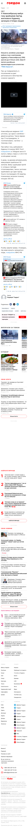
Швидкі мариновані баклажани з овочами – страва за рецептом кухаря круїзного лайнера (9, 367)
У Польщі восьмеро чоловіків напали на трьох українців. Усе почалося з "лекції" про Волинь (13, 566)
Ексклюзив (17, 683)
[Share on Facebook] (10, 304)
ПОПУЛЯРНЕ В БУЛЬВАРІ (10, 610)
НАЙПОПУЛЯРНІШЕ (8, 470)
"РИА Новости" (7, 67)
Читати (22, 317)
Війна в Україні (5, 667)
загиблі (17, 311)
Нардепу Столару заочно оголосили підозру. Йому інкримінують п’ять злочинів (12, 559)
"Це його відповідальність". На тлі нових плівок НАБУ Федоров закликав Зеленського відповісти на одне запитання (15, 486)
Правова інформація (6, 756)
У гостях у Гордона (19, 673)
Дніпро (3, 718)
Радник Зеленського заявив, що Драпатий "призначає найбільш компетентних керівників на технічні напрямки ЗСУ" (14, 601)
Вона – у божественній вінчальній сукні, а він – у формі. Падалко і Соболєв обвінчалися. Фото (15, 616)
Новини (3, 664)
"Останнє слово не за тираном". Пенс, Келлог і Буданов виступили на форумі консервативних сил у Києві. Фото (15, 504)
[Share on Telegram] (17, 304)
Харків (3, 715)
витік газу (23, 311)
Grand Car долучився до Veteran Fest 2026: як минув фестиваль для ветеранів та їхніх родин (13, 549)
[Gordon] (13, 3)
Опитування (17, 692)
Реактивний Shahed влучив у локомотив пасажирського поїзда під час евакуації (15, 495)
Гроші (2, 673)
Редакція (3, 751)
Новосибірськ (5, 308)
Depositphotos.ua (5, 793)
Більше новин (14, 606)
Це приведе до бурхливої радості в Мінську (12, 382)
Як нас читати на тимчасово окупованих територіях (7, 761)
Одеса (2, 710)
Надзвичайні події (6, 689)
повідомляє (10, 252)
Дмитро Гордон (21, 705)
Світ (8, 8)
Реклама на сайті (5, 753)
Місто (2, 701)
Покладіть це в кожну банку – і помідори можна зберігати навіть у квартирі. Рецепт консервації (15, 625)
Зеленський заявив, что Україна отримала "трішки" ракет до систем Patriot (12, 541)
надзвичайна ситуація (7, 311)
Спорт (2, 678)
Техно (2, 683)
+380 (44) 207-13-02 (10, 770)
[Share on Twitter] (14, 304)
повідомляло (6, 151)
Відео (15, 689)
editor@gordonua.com (10, 772)
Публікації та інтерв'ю (20, 670)
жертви (13, 308)
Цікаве (3, 694)
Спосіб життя (4, 686)
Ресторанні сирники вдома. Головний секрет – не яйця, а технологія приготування (13, 653)
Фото (15, 686)
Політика (3, 670)
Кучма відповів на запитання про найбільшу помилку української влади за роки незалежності (15, 513)
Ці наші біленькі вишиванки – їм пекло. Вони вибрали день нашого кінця (13, 402)
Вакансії (3, 748)
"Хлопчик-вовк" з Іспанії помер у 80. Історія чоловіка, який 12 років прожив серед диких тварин (15, 476)
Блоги (15, 675)
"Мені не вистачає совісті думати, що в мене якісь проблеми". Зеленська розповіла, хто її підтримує (15, 634)
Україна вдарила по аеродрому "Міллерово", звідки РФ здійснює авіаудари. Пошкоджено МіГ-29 (11, 594)
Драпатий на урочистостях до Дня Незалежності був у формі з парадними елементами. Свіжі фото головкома (15, 644)
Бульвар (5, 352)
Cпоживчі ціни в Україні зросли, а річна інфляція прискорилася (13, 389)
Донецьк (3, 713)
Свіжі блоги (6, 379)
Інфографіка (4, 692)
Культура (3, 681)
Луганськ (3, 723)
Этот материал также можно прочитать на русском (12, 26)
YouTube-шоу (17, 694)
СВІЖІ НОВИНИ (6, 528)
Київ (2, 705)
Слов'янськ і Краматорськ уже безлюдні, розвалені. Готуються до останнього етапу (14, 409)
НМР (21, 131)
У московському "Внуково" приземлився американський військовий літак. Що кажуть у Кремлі (14, 573)
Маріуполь (4, 721)
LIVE (15, 681)
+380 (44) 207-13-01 (10, 767)
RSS (18, 733)
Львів (2, 707)
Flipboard (19, 730)
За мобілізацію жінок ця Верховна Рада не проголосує (12, 395)
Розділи (16, 664)
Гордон (3, 8)
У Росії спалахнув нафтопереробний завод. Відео (9, 342)
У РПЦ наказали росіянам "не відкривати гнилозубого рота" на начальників (13, 587)
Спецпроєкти (17, 697)
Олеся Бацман (20, 725)
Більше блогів (14, 416)
